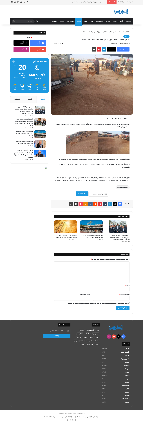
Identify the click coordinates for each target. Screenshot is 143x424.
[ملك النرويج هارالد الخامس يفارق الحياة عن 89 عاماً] (40, 144)
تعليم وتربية (125, 359)
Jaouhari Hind (124, 44)
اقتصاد (115, 21)
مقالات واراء (70, 21)
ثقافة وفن (99, 21)
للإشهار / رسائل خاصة (85, 417)
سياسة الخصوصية (58, 417)
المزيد (55, 21)
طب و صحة (125, 385)
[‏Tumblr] (105, 204)
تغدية (108, 21)
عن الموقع (96, 417)
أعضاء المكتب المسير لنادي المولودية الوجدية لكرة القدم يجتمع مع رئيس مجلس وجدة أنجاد (24, 122)
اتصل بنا (75, 417)
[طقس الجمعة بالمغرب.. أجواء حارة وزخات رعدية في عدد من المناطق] (65, 226)
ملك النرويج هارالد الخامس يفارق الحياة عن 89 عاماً (24, 142)
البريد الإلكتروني (124, 294)
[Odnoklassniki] (85, 204)
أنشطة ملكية (124, 352)
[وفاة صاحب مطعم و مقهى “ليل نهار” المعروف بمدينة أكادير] (91, 226)
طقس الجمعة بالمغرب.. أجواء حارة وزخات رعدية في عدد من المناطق (66, 236)
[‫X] (115, 204)
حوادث (127, 369)
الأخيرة (30, 99)
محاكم (127, 395)
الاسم (127, 285)
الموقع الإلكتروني (85, 294)
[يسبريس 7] (121, 11)
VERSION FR (48, 417)
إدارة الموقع (68, 417)
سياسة (126, 382)
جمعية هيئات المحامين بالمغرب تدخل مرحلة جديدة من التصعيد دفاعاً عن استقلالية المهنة (119, 237)
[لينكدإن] (104, 49)
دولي (91, 21)
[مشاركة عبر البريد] (76, 204)
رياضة (85, 21)
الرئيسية (128, 21)
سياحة (127, 379)
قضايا (127, 389)
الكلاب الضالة (122, 187)
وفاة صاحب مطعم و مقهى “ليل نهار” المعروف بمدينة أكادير (89, 2)
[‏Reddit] (95, 204)
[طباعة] (94, 49)
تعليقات (17, 99)
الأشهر (43, 99)
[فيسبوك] (120, 204)
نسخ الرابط (81, 193)
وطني (62, 21)
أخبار (121, 21)
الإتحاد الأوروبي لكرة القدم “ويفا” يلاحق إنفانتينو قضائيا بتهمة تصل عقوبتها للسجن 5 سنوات (23, 153)
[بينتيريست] (99, 49)
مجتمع (79, 21)
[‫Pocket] (81, 204)
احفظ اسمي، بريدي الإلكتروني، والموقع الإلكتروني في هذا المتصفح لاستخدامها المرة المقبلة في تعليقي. (97, 303)
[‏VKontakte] (90, 204)
